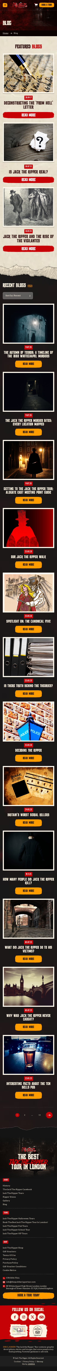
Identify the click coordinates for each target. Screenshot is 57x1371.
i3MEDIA (31, 1364)
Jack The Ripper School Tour (16, 1230)
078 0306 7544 (13, 1278)
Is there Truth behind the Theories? (28, 686)
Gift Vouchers (9, 1251)
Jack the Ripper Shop (13, 1248)
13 (39, 1115)
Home (5, 33)
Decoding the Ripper (28, 750)
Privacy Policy (10, 1259)
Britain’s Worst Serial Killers (28, 815)
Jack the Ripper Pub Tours (15, 1226)
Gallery (6, 1201)
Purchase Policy (10, 1263)
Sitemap (40, 1362)
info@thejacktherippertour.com (21, 1282)
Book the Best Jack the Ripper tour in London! (25, 1222)
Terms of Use (9, 1255)
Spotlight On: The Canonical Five (28, 621)
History (6, 1186)
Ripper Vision (9, 1197)
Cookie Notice (9, 1270)
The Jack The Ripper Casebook (17, 1189)
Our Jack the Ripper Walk (28, 557)
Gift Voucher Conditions (14, 1266)
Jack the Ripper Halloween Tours (19, 1218)
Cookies (17, 1362)
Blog (5, 1204)
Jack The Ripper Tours (13, 1193)
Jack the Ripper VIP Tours (15, 1233)
